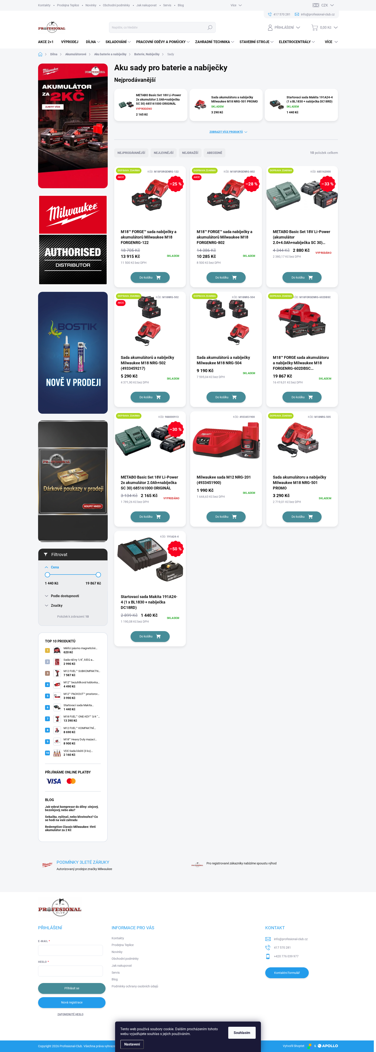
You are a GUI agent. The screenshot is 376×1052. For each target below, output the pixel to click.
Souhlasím (242, 1033)
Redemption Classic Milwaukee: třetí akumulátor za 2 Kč (70, 828)
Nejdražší (190, 153)
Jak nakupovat (146, 5)
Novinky (91, 5)
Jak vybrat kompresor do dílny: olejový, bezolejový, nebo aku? (71, 808)
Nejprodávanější (131, 153)
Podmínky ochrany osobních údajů (135, 986)
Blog (181, 5)
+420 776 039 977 (286, 956)
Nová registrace (71, 1002)
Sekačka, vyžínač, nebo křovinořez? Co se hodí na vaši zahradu (71, 818)
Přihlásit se (71, 988)
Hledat (210, 27)
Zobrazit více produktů (226, 131)
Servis (167, 5)
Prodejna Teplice (68, 5)
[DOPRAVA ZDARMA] (226, 323)
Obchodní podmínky (116, 5)
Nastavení (132, 1044)
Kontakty (44, 5)
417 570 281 (282, 947)
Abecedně (214, 153)
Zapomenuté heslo (70, 1014)
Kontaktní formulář (287, 973)
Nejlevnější (163, 153)
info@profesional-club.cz (291, 939)
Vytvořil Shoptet (293, 1046)
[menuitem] (47, 42)
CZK (324, 5)
